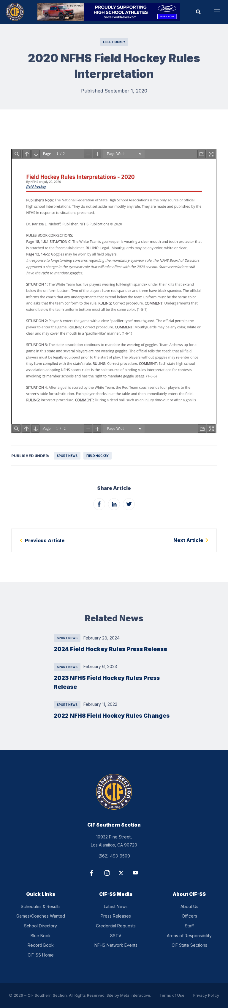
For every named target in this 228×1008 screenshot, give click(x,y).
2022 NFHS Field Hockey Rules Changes (112, 715)
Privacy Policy (206, 995)
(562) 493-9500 (114, 855)
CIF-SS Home (41, 954)
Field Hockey (114, 42)
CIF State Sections (189, 945)
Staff (189, 925)
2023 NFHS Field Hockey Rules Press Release (107, 682)
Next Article (188, 540)
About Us (189, 906)
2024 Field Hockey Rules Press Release (110, 649)
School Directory (40, 925)
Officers (189, 915)
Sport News (67, 455)
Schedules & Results (41, 906)
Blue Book (41, 935)
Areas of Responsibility (189, 935)
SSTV (115, 935)
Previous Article (44, 540)
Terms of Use (171, 995)
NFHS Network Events (115, 945)
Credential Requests (116, 925)
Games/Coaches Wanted (40, 915)
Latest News (116, 906)
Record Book (41, 945)
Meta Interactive (135, 995)
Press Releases (116, 915)
